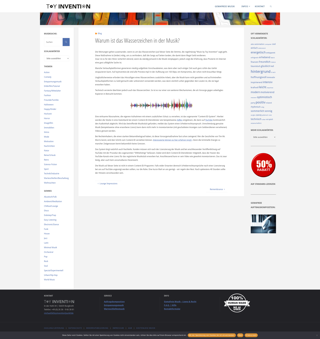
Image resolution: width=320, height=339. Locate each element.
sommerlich (257, 111)
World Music (49, 279)
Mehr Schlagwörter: (262, 130)
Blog (100, 33)
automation (259, 44)
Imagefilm (48, 123)
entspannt (270, 53)
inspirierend (256, 82)
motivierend (267, 92)
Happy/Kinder (50, 109)
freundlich (264, 61)
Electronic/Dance (51, 224)
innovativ (271, 77)
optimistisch (264, 97)
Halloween (49, 104)
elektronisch (262, 48)
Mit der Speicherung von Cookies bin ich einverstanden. (212, 335)
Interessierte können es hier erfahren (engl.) (172, 140)
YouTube (209, 120)
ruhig (262, 107)
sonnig (268, 111)
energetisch (258, 52)
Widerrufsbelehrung (97, 328)
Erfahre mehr (251, 335)
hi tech (273, 72)
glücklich (265, 66)
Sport (46, 169)
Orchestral (48, 252)
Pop (45, 256)
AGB (130, 328)
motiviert (253, 97)
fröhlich (273, 62)
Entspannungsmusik (53, 81)
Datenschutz (75, 328)
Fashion (47, 95)
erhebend (264, 57)
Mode (46, 137)
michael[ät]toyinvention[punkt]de (59, 313)
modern (255, 92)
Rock (46, 261)
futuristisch (255, 66)
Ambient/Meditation (53, 201)
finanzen (254, 62)
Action (47, 72)
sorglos (253, 115)
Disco (46, 210)
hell (272, 66)
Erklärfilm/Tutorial (52, 86)
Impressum (118, 328)
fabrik (273, 58)
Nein (240, 335)
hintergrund (260, 71)
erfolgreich (255, 58)
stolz (270, 115)
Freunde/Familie (51, 100)
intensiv (267, 82)
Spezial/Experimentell (53, 270)
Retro (46, 160)
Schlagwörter (52, 51)
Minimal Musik (50, 247)
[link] (271, 6)
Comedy (47, 77)
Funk (46, 229)
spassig (259, 115)
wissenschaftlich (256, 123)
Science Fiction (50, 164)
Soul (46, 266)
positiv (260, 102)
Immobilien (49, 127)
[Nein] (317, 335)
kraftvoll (254, 87)
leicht (262, 87)
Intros (46, 132)
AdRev (179, 120)
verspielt (269, 119)
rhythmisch (255, 107)
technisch (256, 119)
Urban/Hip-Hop (51, 275)
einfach (254, 48)
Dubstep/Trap (50, 215)
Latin (46, 243)
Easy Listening (50, 220)
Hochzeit (48, 114)
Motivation (49, 141)
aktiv (252, 44)
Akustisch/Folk (50, 197)
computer (268, 44)
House (47, 233)
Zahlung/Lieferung (54, 328)
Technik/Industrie (51, 173)
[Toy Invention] (68, 6)
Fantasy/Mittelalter (52, 91)
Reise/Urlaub (50, 155)
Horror (47, 118)
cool (274, 44)
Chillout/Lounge (51, 206)
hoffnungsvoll (258, 77)
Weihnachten (50, 183)
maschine (270, 88)
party (253, 103)
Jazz (45, 238)
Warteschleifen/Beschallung (56, 178)
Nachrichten (49, 146)
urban (264, 119)
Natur (46, 150)
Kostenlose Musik (145, 328)
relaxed (269, 103)
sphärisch (265, 115)
